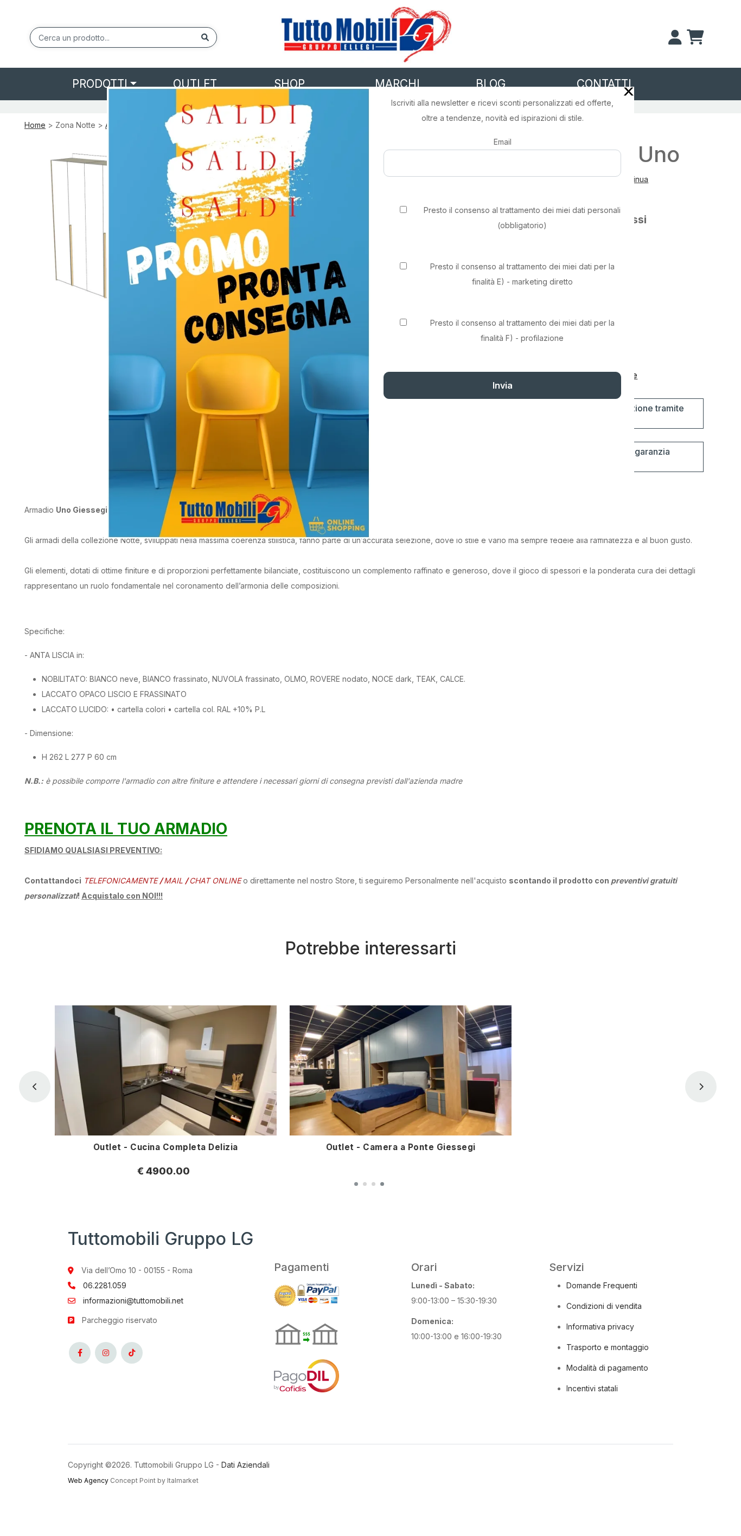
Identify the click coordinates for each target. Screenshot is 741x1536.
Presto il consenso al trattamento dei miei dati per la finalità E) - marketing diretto (522, 274)
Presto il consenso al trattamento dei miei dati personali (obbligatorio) (522, 217)
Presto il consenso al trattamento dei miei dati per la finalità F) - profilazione (522, 330)
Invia (503, 385)
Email (503, 141)
